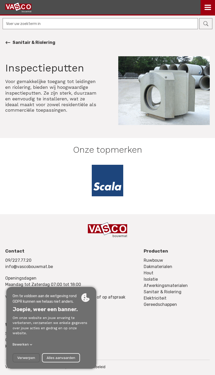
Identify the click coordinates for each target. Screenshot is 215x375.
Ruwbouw (153, 260)
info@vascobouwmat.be (29, 266)
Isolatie (151, 279)
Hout (148, 272)
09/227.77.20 (18, 260)
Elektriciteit (155, 298)
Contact (14, 251)
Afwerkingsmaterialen (166, 285)
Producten (156, 251)
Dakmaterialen (158, 266)
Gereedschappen (160, 304)
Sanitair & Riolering (34, 42)
